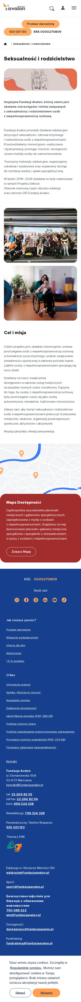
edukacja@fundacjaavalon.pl (27, 873)
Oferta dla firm (15, 645)
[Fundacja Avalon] (14, 7)
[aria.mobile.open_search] (52, 8)
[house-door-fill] (7, 44)
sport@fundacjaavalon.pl (25, 887)
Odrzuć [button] (20, 992)
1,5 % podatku (15, 661)
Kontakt (11, 761)
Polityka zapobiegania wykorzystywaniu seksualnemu (40, 731)
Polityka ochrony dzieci (21, 724)
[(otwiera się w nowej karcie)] (17, 600)
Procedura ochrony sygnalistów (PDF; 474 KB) (35, 739)
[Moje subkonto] (63, 8)
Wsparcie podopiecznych (22, 637)
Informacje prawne (18, 684)
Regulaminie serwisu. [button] (26, 968)
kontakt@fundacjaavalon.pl (24, 785)
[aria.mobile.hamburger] (74, 8)
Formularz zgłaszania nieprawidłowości (31, 747)
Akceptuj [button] (46, 992)
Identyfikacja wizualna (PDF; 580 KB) (29, 716)
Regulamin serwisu (18, 700)
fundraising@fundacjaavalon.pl (29, 943)
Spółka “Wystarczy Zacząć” (23, 692)
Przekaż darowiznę (18, 629)
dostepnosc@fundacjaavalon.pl (29, 929)
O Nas (10, 675)
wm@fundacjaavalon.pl (23, 915)
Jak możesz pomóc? (21, 620)
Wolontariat (13, 653)
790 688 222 (16, 910)
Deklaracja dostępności (21, 708)
